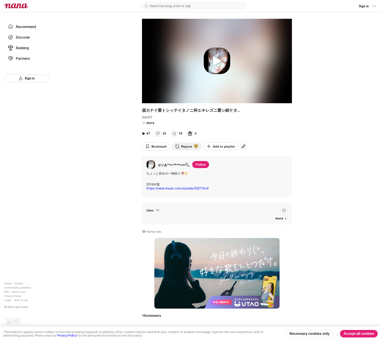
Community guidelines (17, 287)
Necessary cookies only (309, 333)
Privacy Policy (12, 296)
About (7, 283)
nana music (18, 291)
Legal (7, 300)
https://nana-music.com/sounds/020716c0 (177, 188)
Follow (201, 164)
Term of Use (21, 300)
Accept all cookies (359, 333)
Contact (18, 283)
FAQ (6, 291)
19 (164, 133)
